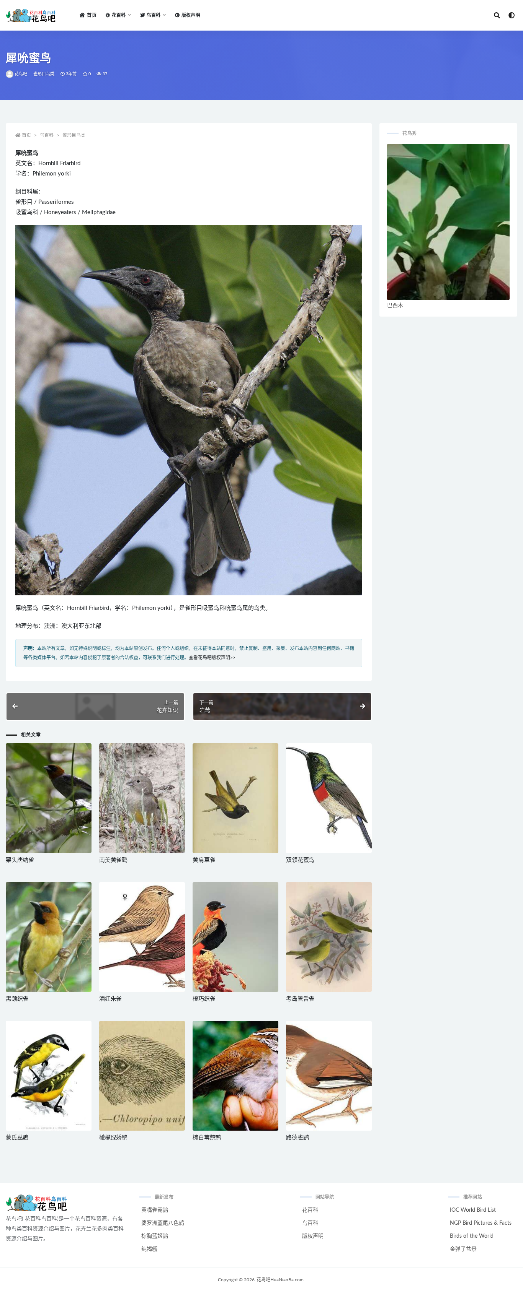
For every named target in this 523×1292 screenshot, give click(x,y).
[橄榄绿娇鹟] (142, 1076)
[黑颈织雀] (49, 937)
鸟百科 (47, 135)
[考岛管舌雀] (329, 937)
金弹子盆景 (463, 1249)
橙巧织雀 (204, 999)
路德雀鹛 (297, 1138)
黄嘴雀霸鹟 (154, 1210)
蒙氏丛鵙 (17, 1138)
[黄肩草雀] (235, 798)
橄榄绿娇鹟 (113, 1138)
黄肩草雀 (204, 860)
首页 (91, 15)
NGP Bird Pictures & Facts (481, 1223)
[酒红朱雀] (142, 937)
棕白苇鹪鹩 (207, 1138)
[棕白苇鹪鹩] (235, 1076)
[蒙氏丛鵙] (49, 1076)
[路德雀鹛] (329, 1076)
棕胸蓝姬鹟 (154, 1236)
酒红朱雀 (110, 999)
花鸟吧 (21, 74)
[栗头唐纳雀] (49, 798)
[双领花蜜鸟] (329, 798)
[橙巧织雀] (235, 937)
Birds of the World (472, 1236)
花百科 (310, 1210)
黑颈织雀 (17, 999)
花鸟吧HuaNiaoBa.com (280, 1279)
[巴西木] (448, 222)
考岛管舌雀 (300, 999)
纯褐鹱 (149, 1249)
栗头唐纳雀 (20, 860)
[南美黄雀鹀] (142, 798)
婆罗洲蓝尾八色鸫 (162, 1223)
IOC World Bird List (473, 1210)
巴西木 (395, 305)
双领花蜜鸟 (300, 860)
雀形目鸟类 (44, 74)
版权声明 (190, 15)
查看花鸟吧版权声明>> (212, 657)
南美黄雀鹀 (113, 860)
